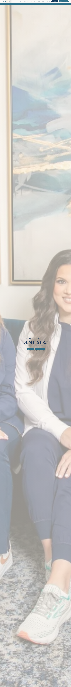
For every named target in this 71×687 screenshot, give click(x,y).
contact (48, 1)
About (21, 1)
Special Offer (41, 1)
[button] (26, 1)
